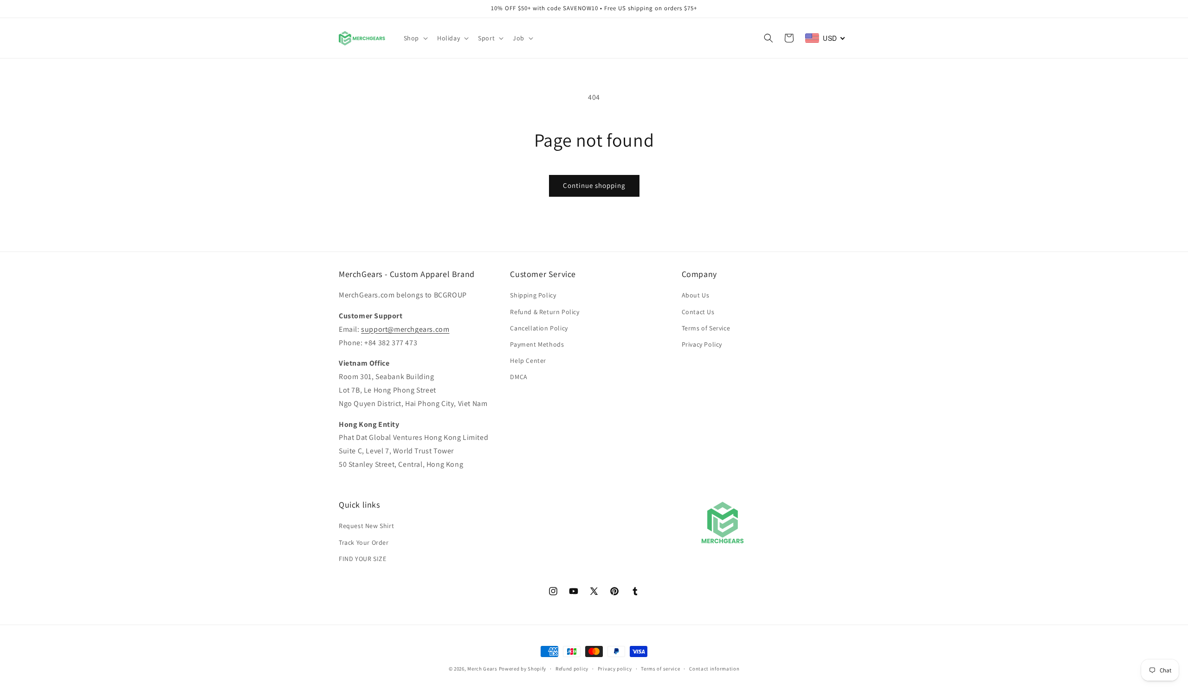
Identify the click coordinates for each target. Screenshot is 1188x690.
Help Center (528, 360)
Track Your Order (364, 542)
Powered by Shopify (523, 668)
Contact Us (698, 311)
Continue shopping (594, 185)
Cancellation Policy (539, 328)
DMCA (518, 377)
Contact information (714, 668)
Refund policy (571, 668)
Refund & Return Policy (544, 311)
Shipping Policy (533, 295)
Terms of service (660, 668)
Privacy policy (615, 668)
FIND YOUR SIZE (362, 559)
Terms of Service (706, 328)
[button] (415, 38)
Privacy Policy (702, 344)
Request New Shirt (366, 526)
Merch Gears (482, 668)
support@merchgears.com (405, 329)
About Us (696, 295)
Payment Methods (537, 344)
